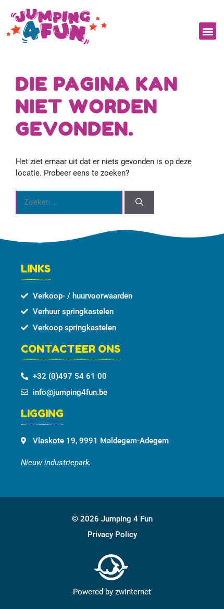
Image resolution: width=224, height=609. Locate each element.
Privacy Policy (112, 534)
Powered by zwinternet (112, 591)
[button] (207, 31)
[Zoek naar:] (70, 202)
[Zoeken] (139, 202)
